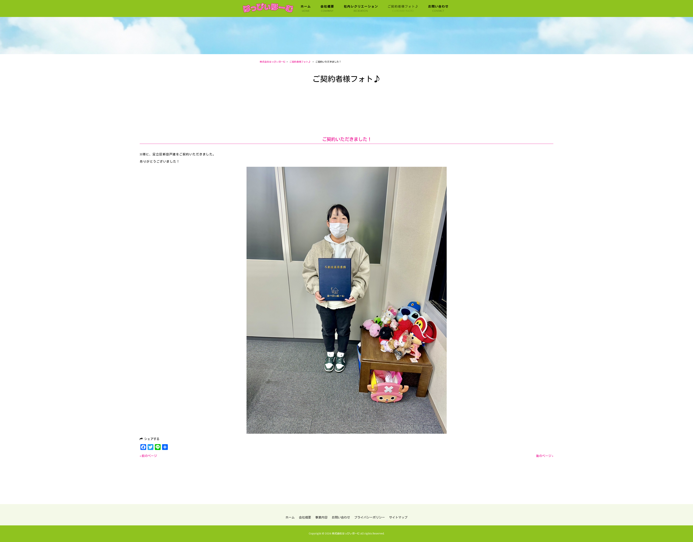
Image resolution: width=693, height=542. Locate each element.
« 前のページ (148, 456)
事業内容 (321, 517)
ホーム (290, 517)
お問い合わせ (341, 517)
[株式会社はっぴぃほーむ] (268, 13)
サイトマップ (398, 517)
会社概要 (305, 517)
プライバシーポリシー (369, 517)
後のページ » (544, 456)
